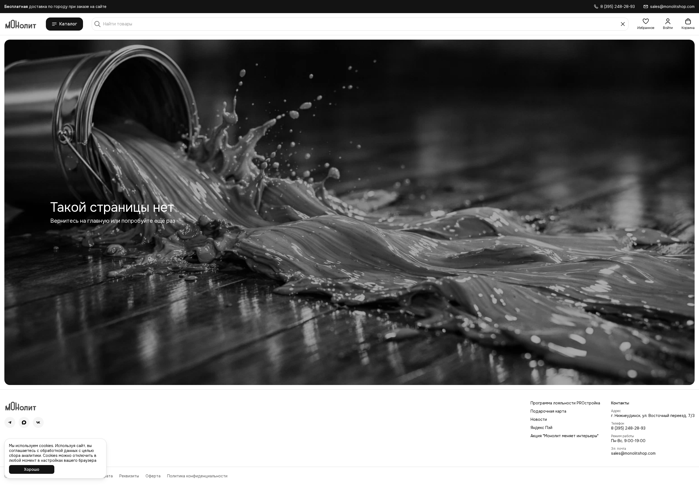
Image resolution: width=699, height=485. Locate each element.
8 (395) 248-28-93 (628, 428)
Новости (539, 419)
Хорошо (31, 469)
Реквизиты (129, 476)
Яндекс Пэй (541, 427)
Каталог (68, 24)
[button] (645, 24)
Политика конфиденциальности (197, 476)
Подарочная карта (548, 411)
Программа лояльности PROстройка (565, 403)
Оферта (153, 476)
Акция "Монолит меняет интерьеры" (565, 435)
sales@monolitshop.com (633, 453)
